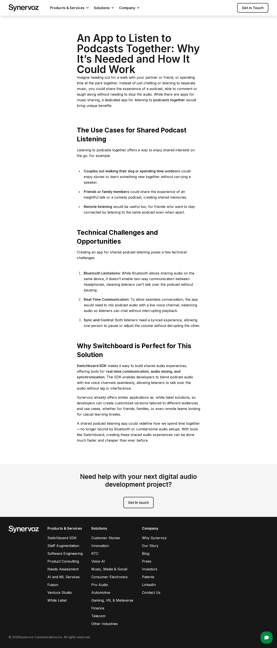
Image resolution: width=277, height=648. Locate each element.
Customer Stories (105, 538)
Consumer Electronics (109, 577)
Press (146, 561)
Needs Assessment (63, 569)
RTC (94, 553)
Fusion (52, 585)
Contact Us (151, 592)
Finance (97, 608)
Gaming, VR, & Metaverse (112, 600)
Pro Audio (99, 585)
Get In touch (138, 502)
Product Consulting (63, 561)
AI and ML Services (63, 577)
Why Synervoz (154, 538)
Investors (149, 569)
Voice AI (98, 561)
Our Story (150, 546)
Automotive (100, 592)
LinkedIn (149, 585)
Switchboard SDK (62, 538)
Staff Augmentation (63, 546)
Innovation (100, 546)
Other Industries (104, 624)
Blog (145, 553)
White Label (57, 600)
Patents (148, 577)
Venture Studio (59, 592)
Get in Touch (253, 8)
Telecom (98, 616)
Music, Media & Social (109, 569)
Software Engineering (65, 553)
